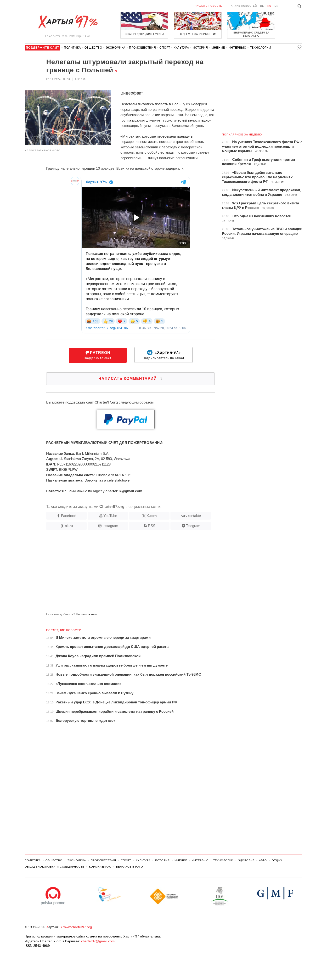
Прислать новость (207, 6)
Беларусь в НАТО (129, 866)
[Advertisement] (120, 572)
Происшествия (142, 47)
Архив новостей (244, 6)
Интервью (237, 47)
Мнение (218, 47)
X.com (152, 516)
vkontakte (193, 516)
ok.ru (69, 526)
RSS (151, 526)
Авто (263, 860)
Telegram (193, 526)
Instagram (110, 526)
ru (269, 6)
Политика (72, 47)
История (200, 47)
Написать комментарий (130, 378)
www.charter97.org (77, 927)
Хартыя (68, 22)
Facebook (69, 516)
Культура (181, 47)
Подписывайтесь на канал (163, 355)
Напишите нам (86, 614)
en (276, 6)
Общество (93, 47)
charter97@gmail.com (98, 941)
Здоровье (246, 860)
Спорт (164, 47)
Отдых (277, 860)
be (262, 6)
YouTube (110, 516)
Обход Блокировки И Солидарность (54, 866)
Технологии (260, 47)
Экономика (115, 47)
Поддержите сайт (98, 355)
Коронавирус (100, 866)
